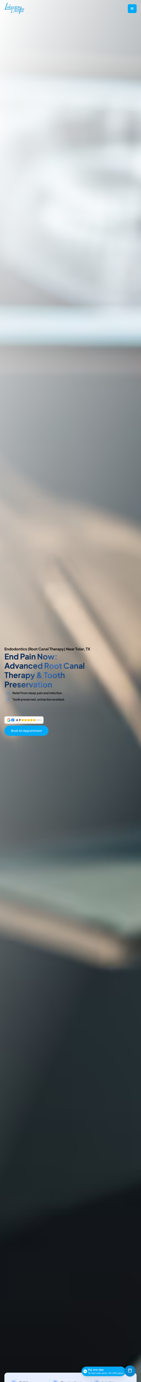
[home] (15, 8)
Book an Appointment (26, 731)
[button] (132, 8)
